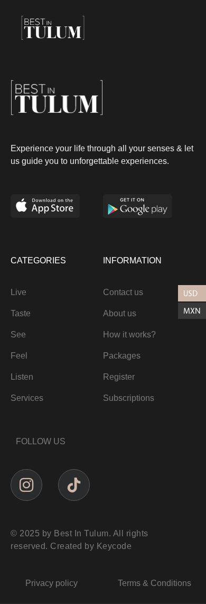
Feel (19, 355)
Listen (22, 376)
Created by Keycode (91, 546)
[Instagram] (26, 485)
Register (119, 376)
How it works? (129, 334)
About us (119, 313)
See (18, 334)
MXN (192, 310)
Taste (21, 313)
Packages (122, 355)
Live (18, 292)
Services (27, 397)
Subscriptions (128, 397)
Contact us (123, 292)
